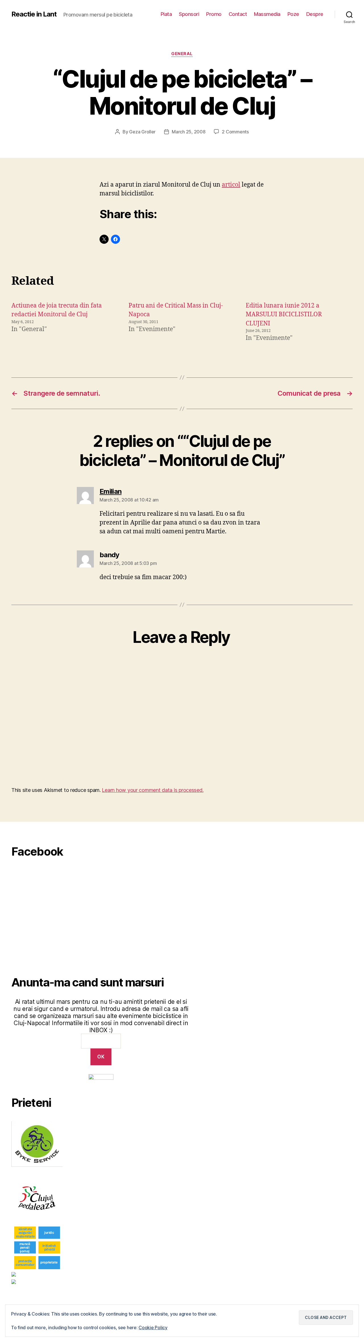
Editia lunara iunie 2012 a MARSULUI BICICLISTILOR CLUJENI (284, 314)
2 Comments (235, 132)
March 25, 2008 (188, 132)
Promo (214, 14)
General (182, 53)
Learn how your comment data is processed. (152, 790)
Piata (166, 14)
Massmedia (267, 14)
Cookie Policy (152, 1327)
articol (231, 185)
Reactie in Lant (34, 14)
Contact (238, 14)
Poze (293, 14)
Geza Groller (142, 132)
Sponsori (189, 14)
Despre (314, 14)
